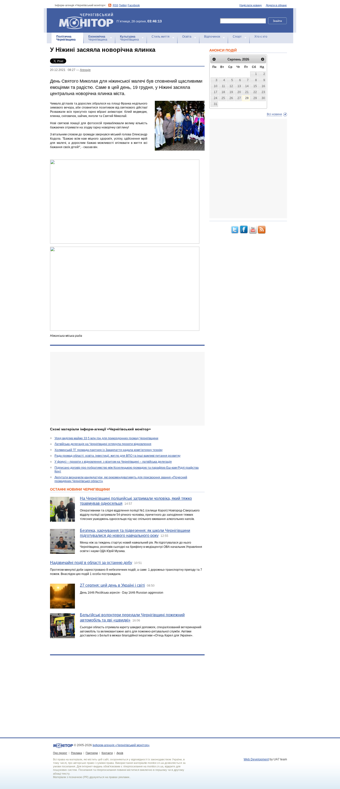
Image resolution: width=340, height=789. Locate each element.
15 (255, 86)
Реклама (76, 752)
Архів (119, 752)
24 (215, 98)
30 (263, 98)
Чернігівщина (66, 38)
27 (239, 98)
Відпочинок (212, 36)
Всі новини (274, 114)
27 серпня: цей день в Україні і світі (112, 585)
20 (239, 92)
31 (215, 104)
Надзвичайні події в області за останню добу (91, 563)
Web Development (256, 759)
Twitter (123, 5)
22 (255, 92)
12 (231, 86)
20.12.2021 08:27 (62, 70)
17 (215, 92)
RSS (115, 5)
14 (247, 86)
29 (255, 98)
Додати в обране (276, 5)
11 (223, 86)
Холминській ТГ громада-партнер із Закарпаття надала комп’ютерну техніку (109, 450)
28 (247, 98)
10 (215, 86)
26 (231, 98)
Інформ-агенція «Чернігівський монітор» (84, 14)
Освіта (186, 36)
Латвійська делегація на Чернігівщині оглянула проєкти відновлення (103, 444)
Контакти (107, 752)
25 (223, 98)
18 (223, 92)
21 (247, 92)
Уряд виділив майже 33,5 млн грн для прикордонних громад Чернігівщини (106, 438)
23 (263, 92)
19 (231, 92)
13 (239, 86)
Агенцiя (85, 70)
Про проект (60, 752)
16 (263, 86)
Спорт (237, 36)
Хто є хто (260, 36)
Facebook (134, 5)
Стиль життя (161, 36)
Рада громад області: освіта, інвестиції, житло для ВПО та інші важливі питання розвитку (117, 455)
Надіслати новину (250, 5)
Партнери (92, 752)
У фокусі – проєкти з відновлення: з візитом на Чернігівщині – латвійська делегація (113, 461)
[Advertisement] (127, 389)
